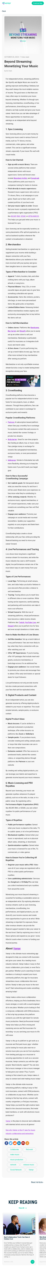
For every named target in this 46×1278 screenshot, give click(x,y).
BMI (18, 216)
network (13, 1165)
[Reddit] (15, 1143)
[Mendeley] (23, 1143)
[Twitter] (11, 1143)
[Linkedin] (19, 1143)
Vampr (17, 948)
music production (16, 1160)
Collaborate (14, 1149)
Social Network (16, 1170)
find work (29, 1149)
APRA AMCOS (33, 216)
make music (14, 1155)
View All (21, 1208)
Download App (37, 3)
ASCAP (13, 216)
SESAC (23, 216)
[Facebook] (6, 1143)
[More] (27, 1143)
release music (28, 1165)
